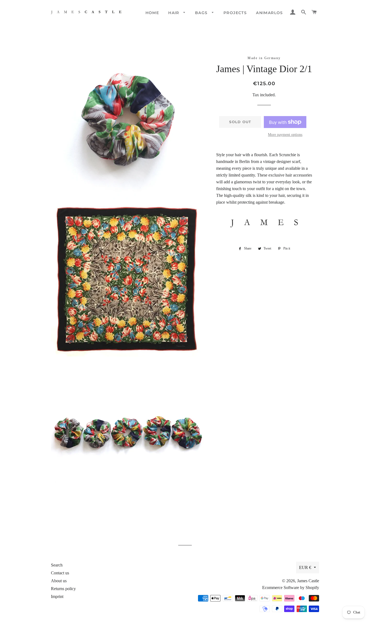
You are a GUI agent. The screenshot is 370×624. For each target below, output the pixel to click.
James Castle (308, 580)
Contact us (60, 573)
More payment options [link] (285, 135)
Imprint (57, 596)
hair (174, 12)
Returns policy (63, 588)
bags (202, 12)
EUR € (305, 567)
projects (235, 12)
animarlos (269, 12)
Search (57, 565)
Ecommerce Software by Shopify (290, 587)
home (152, 12)
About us (59, 580)
